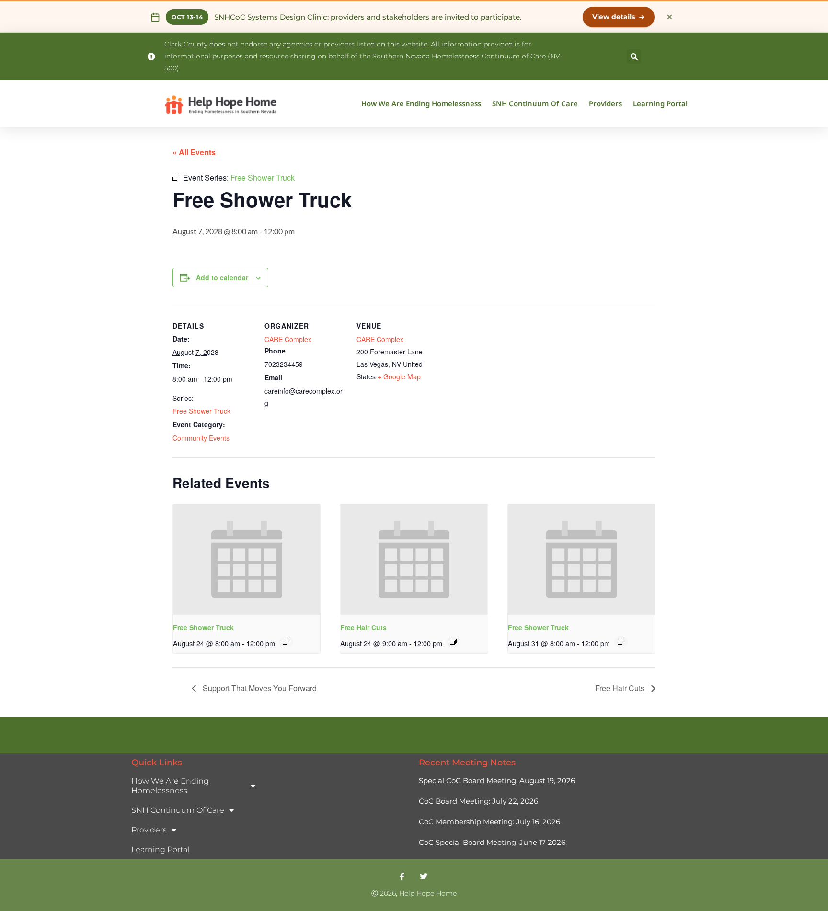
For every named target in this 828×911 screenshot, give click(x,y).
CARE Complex (287, 339)
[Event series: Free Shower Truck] (286, 642)
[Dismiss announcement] (669, 17)
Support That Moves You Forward (259, 688)
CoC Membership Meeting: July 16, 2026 (489, 821)
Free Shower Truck (201, 411)
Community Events (201, 438)
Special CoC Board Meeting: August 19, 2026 (497, 780)
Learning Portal (660, 103)
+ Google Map (399, 376)
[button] (634, 56)
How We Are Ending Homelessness (421, 103)
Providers (605, 103)
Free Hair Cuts (363, 627)
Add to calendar (222, 277)
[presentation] (246, 559)
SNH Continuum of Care (535, 103)
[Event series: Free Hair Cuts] (453, 642)
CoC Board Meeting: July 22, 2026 (478, 801)
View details (613, 16)
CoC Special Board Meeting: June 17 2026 (493, 842)
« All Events (194, 152)
